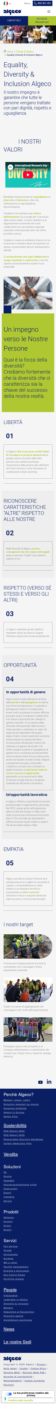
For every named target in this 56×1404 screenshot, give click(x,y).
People (10, 1289)
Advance (9, 1217)
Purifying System (14, 1278)
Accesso (9, 1258)
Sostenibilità (15, 1125)
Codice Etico (38, 1368)
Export (7, 1229)
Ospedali (9, 1180)
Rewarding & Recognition (19, 1311)
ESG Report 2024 (14, 1130)
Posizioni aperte (13, 1315)
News (9, 1329)
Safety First (11, 1116)
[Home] (13, 11)
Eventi (7, 1192)
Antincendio (11, 1254)
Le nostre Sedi (17, 1341)
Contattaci (14, 20)
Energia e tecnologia (16, 1270)
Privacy (41, 1364)
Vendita (11, 1154)
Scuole (8, 1176)
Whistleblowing (13, 1380)
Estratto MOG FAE (34, 1372)
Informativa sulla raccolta (18, 1400)
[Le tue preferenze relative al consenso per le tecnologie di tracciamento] (5, 1399)
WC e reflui (10, 1262)
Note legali (10, 1368)
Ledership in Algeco (16, 1299)
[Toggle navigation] (48, 11)
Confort (8, 1221)
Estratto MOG (12, 1372)
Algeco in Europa (14, 1112)
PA (5, 1172)
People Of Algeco (25, 51)
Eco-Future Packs (14, 1274)
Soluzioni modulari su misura (21, 1104)
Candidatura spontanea (18, 1319)
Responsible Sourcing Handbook (23, 1139)
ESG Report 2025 (14, 1134)
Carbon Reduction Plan (18, 1143)
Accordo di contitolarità (18, 1376)
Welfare (8, 1307)
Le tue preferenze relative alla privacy (31, 1394)
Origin (7, 1225)
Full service (11, 1246)
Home (10, 51)
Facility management (16, 1266)
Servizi (8, 1200)
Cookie (24, 1368)
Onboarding (11, 1295)
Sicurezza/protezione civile (20, 1184)
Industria (9, 1196)
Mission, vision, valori (17, 1099)
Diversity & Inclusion (16, 1303)
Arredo (8, 1250)
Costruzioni (10, 1188)
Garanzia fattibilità (15, 1108)
